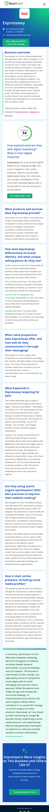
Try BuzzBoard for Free (24, 792)
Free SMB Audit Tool (20, 195)
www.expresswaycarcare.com (18, 35)
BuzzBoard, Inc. (27, 808)
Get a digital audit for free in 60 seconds (16, 42)
